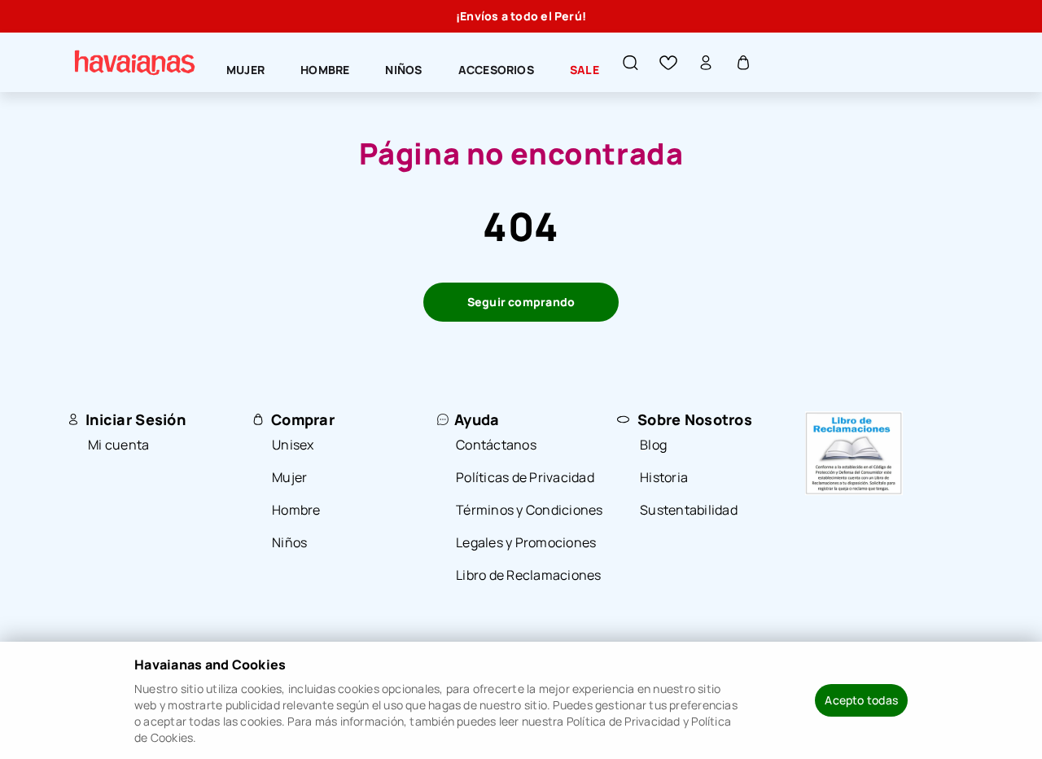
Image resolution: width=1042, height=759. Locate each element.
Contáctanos (496, 445)
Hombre (296, 510)
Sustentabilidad (689, 510)
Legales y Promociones (526, 542)
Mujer (289, 477)
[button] (631, 62)
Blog (653, 445)
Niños (289, 542)
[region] (521, 16)
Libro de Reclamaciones (529, 575)
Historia (664, 477)
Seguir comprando (521, 301)
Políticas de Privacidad (525, 477)
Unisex (293, 445)
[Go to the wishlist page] (668, 62)
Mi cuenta (118, 445)
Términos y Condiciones (529, 510)
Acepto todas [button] (861, 700)
